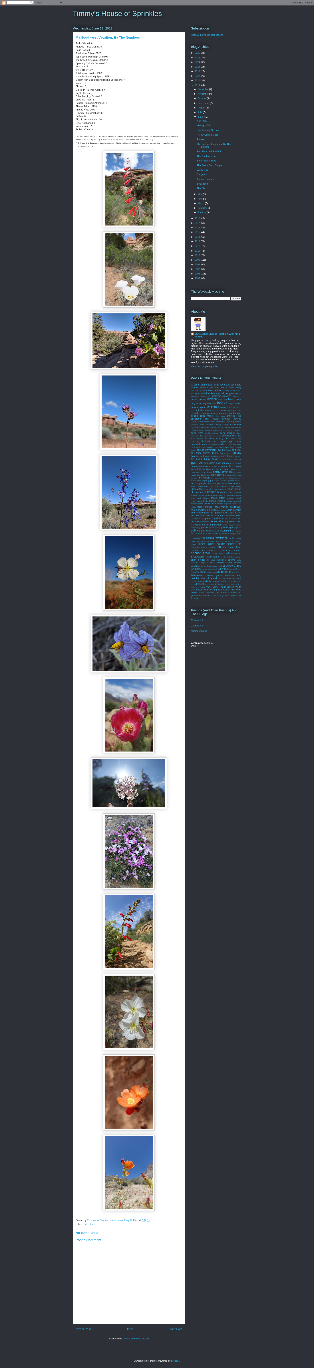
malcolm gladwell (226, 495)
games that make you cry (216, 463)
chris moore (207, 415)
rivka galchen (197, 541)
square (231, 560)
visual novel (197, 589)
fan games (225, 453)
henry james (207, 472)
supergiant (223, 569)
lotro (232, 492)
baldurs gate (227, 393)
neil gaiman (216, 512)
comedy (226, 418)
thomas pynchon (220, 581)
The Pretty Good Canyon (210, 165)
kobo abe (208, 489)
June (201, 117)
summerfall (212, 569)
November (203, 93)
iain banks (201, 475)
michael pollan (197, 504)
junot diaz (209, 486)
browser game (198, 407)
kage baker (221, 486)
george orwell (235, 463)
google (227, 466)
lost (227, 492)
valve (209, 587)
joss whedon (234, 483)
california (213, 406)
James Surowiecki (223, 478)
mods (216, 506)
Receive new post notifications (207, 34)
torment (200, 584)
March (201, 203)
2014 (198, 237)
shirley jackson (234, 557)
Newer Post (83, 1329)
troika (212, 584)
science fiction (201, 553)
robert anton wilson (212, 541)
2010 (198, 255)
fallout (215, 453)
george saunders (199, 466)
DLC (227, 438)
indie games (217, 474)
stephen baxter (208, 563)
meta (205, 501)
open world (226, 515)
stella (239, 560)
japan (211, 480)
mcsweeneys (196, 501)
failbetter (236, 449)
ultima (218, 584)
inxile (234, 475)
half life (198, 469)
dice (239, 436)
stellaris (195, 562)
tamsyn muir (212, 572)
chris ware (220, 416)
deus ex (217, 436)
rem (239, 533)
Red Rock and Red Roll (209, 151)
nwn (193, 515)
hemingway (195, 472)
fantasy (236, 452)
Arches (200, 139)
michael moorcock (233, 501)
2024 (198, 62)
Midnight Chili (204, 125)
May (200, 194)
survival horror (235, 569)
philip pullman (204, 524)
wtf (214, 596)
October (202, 98)
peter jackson (228, 521)
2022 (198, 71)
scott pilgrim (218, 553)
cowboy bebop (221, 425)
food (202, 456)
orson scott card (198, 518)
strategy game (232, 565)
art (199, 393)
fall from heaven (200, 453)
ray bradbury (224, 534)
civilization (196, 418)
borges (231, 404)
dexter (233, 435)
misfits (193, 507)
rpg (219, 546)
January (202, 212)
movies (225, 506)
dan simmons (216, 427)
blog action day (198, 403)
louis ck (238, 492)
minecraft (236, 503)
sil (208, 560)
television (197, 575)
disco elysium (197, 439)
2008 (198, 264)
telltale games (214, 575)
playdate (237, 528)
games (197, 462)
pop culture (207, 530)
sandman (226, 550)
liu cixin (221, 492)
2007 (198, 269)
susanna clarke (198, 572)
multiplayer (235, 506)
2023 (198, 66)
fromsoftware (227, 456)
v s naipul (200, 587)
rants (208, 533)
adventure (89, 1224)
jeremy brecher (234, 481)
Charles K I (197, 620)
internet (228, 475)
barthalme (205, 396)
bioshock (202, 399)
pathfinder (219, 518)
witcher (202, 595)
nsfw (239, 513)
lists (202, 492)
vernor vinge (219, 587)
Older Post (175, 1329)
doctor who (236, 439)
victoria (230, 587)
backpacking (214, 393)
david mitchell (227, 433)
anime (218, 390)
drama (238, 441)
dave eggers (213, 430)
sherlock (224, 557)
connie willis (209, 422)
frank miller (209, 456)
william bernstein (225, 592)
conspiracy (220, 422)
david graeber (235, 430)
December (203, 89)
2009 (198, 259)
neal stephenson (200, 512)
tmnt (234, 581)
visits (238, 587)
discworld (209, 438)
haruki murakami (220, 469)
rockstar (221, 544)
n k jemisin (212, 510)
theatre (230, 578)
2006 (198, 273)
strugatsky (196, 569)
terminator (229, 576)
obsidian (200, 515)
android (209, 390)
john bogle (196, 483)
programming (226, 530)
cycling (194, 427)
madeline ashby (211, 495)
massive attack (234, 498)
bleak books (234, 399)
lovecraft (194, 495)
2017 (198, 223)
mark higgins (203, 498)
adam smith (213, 384)
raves (215, 533)
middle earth (210, 503)
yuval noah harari (233, 596)
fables (228, 450)
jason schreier (221, 481)
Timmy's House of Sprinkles (117, 13)
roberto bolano (206, 544)
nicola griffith (229, 512)
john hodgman (209, 484)
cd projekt (196, 410)
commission (197, 421)
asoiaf (204, 393)
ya (223, 595)
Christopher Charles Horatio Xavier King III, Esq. (217, 335)
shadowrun (198, 556)
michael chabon (217, 501)
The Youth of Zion (206, 156)
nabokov (222, 510)
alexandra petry (198, 391)
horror (225, 472)
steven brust (206, 566)
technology (224, 571)
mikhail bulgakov (224, 504)
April (200, 198)
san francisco (210, 550)
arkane (194, 393)
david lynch (197, 433)
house (232, 472)
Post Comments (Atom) (136, 1338)
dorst (214, 441)
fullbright (237, 456)
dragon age (225, 441)
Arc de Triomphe (205, 179)
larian (230, 489)
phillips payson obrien (232, 525)
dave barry (203, 430)
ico (208, 475)
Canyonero (202, 174)
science (237, 550)
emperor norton (220, 447)
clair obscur (212, 419)
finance (195, 456)
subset (204, 569)
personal (215, 521)
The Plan (201, 188)
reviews (221, 537)
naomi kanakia (233, 510)
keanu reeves (235, 486)
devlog (225, 435)
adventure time (206, 388)
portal (216, 531)
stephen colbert (224, 563)
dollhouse (195, 441)
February (203, 208)
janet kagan (202, 481)
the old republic (209, 578)
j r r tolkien (204, 477)
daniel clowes (228, 427)
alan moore (221, 387)
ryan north (227, 547)
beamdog (237, 396)
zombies (194, 598)
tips (230, 581)
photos (204, 527)
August (202, 107)
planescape (227, 527)
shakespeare (213, 556)
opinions (236, 515)
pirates (212, 528)
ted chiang (236, 572)
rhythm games (235, 538)
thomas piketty (203, 581)
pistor (218, 528)
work (209, 595)
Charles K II (197, 625)
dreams (204, 444)
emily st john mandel (204, 447)
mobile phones (204, 507)
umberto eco (226, 584)
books (222, 403)
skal (213, 560)
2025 (198, 57)
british (238, 403)
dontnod (206, 441)
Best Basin (202, 183)
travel (206, 584)
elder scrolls (226, 444)
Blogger (175, 1360)
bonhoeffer (211, 404)
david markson (211, 433)
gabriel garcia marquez (230, 459)
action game (200, 384)
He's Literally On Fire (208, 130)
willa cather (211, 593)
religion (233, 534)
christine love (234, 416)
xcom (219, 596)
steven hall (217, 566)
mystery (202, 510)
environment (232, 447)
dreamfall (195, 444)
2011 (198, 250)
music (194, 510)
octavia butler (213, 515)
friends (217, 456)
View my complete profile (204, 366)
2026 (198, 53)
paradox (209, 518)
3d (192, 385)
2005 (198, 278)
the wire (222, 579)
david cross (224, 430)
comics (237, 418)
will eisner (202, 593)
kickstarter (196, 489)
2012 (198, 246)
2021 (198, 76)
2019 (198, 85)
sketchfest (221, 560)
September (204, 103)
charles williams (227, 410)
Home (130, 1329)
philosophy (195, 528)
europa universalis (206, 449)
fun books (196, 459)
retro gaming (207, 537)
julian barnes (197, 486)
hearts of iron (235, 469)
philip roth (217, 524)
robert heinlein (228, 541)
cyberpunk (235, 424)
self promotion (233, 553)
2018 (198, 218)
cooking (230, 421)
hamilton (206, 469)
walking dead (216, 589)
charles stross (211, 410)
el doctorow (214, 444)
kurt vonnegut (220, 489)
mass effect (218, 498)
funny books (211, 459)
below (194, 399)
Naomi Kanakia (199, 631)
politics (195, 530)
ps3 (192, 534)
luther (201, 495)
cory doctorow (206, 425)
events (221, 449)
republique (195, 538)
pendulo (205, 522)
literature (210, 491)
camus (223, 407)
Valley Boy (202, 170)
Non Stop (202, 121)
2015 (198, 232)
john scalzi (222, 484)
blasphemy (223, 399)
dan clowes (204, 427)
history (216, 472)
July (200, 112)
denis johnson (206, 436)
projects (238, 531)
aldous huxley (235, 388)
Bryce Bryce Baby (206, 160)
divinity (219, 438)
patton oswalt (230, 518)
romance (231, 544)
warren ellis (229, 589)
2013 (198, 241)
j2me (213, 478)
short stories (198, 559)
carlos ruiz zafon (234, 407)
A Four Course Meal (207, 134)
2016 (198, 227)
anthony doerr (228, 391)
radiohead (200, 533)
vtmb (206, 589)
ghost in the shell (216, 466)
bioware (212, 399)
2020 (198, 80)
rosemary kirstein (208, 547)
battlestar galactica (221, 396)
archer (238, 391)
